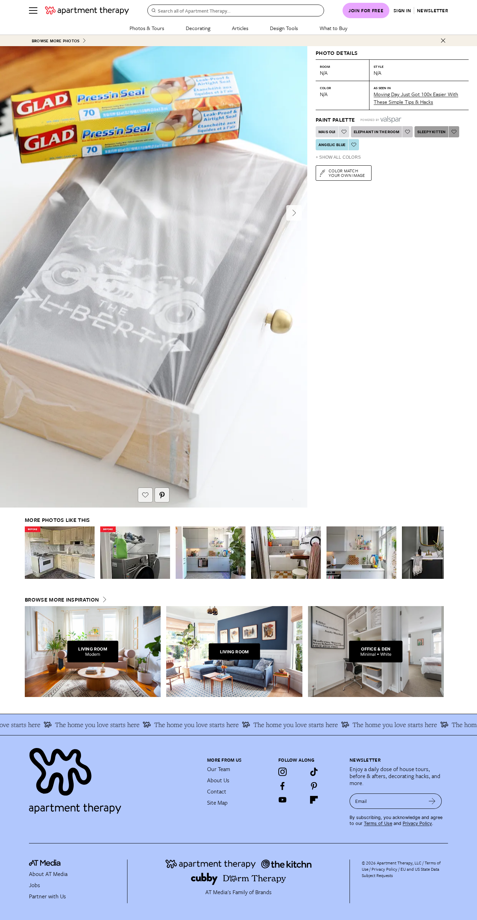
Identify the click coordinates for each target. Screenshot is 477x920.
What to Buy (333, 28)
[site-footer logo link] (44, 863)
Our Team (218, 769)
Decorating (198, 28)
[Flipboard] (314, 800)
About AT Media (48, 874)
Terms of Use (378, 823)
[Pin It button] (162, 495)
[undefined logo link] (87, 10)
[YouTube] (282, 800)
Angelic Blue (331, 145)
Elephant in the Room (376, 132)
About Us (218, 780)
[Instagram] (282, 772)
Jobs (34, 885)
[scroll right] (438, 553)
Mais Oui (327, 132)
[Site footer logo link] (114, 777)
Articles (240, 28)
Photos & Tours (147, 28)
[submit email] (432, 801)
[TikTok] (314, 772)
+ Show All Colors (338, 157)
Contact (216, 791)
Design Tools (284, 28)
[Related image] (60, 552)
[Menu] (33, 10)
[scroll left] (30, 553)
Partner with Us (47, 896)
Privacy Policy (417, 823)
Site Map (217, 802)
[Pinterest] (314, 786)
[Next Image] (294, 213)
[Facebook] (282, 786)
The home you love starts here (83, 724)
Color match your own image (347, 172)
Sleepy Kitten (431, 132)
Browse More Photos (55, 41)
